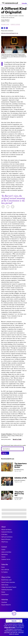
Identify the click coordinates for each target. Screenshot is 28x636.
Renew (3, 567)
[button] (2, 28)
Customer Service (5, 559)
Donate (3, 592)
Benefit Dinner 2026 (6, 579)
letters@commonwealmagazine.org (9, 33)
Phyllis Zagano (19, 498)
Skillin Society (4, 584)
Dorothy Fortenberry (20, 480)
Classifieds (4, 602)
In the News (4, 534)
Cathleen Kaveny (20, 469)
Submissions (4, 554)
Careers (3, 557)
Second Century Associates (8, 582)
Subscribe (24, 3)
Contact (3, 549)
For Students (4, 572)
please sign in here (9, 627)
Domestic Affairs (15, 24)
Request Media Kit (6, 604)
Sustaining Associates (6, 589)
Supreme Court (5, 24)
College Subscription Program (8, 587)
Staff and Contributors (6, 536)
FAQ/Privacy (4, 541)
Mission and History (6, 529)
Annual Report (5, 594)
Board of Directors (6, 539)
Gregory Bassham (5, 20)
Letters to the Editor (6, 552)
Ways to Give (5, 577)
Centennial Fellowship (6, 532)
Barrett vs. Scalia (17, 439)
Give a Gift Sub (5, 569)
